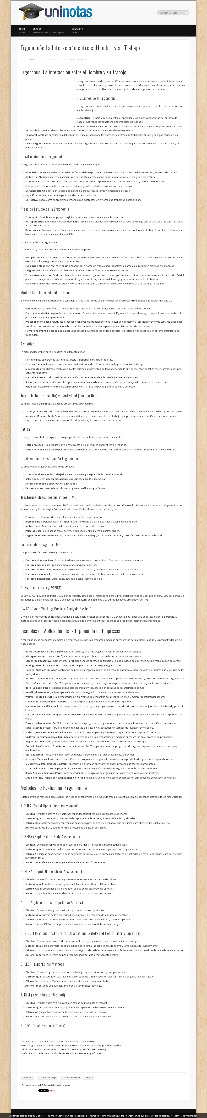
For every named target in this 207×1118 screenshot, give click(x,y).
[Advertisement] (48, 102)
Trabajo (89, 1077)
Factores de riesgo (48, 1077)
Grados (48, 30)
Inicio (21, 30)
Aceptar (175, 1115)
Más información (189, 1115)
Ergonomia (28, 1077)
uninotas (32, 59)
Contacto (77, 30)
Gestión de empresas (77, 59)
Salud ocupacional (71, 1077)
